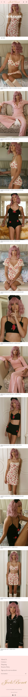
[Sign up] (25, 673)
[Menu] (1, 1)
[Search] (4, 2)
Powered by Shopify (18, 689)
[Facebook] (13, 695)
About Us (4, 659)
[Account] (23, 2)
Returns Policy (5, 667)
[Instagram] (15, 695)
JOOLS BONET (12, 689)
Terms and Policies (14, 692)
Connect (3, 662)
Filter (3, 38)
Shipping (4, 664)
